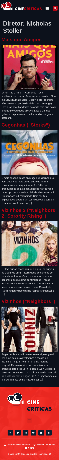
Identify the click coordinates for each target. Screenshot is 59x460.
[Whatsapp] (49, 433)
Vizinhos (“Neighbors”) (28, 301)
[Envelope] (41, 433)
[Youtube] (33, 433)
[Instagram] (25, 433)
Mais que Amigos (22, 39)
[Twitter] (18, 433)
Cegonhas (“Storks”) (26, 125)
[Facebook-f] (10, 433)
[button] (47, 8)
